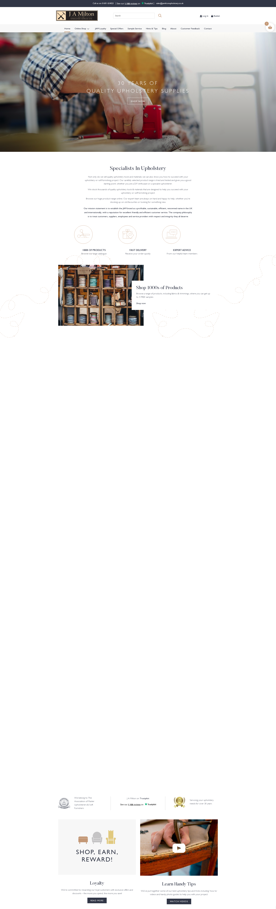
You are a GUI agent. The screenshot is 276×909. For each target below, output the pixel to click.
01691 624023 (108, 3)
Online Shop (80, 28)
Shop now (141, 303)
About (173, 28)
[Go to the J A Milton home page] (77, 15)
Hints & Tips (152, 28)
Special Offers (116, 28)
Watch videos (179, 901)
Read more (97, 900)
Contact (208, 28)
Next (257, 560)
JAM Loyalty (100, 28)
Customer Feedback (190, 28)
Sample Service (135, 28)
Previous (18, 560)
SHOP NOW (138, 101)
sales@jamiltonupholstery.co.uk (169, 3)
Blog (164, 28)
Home (67, 28)
